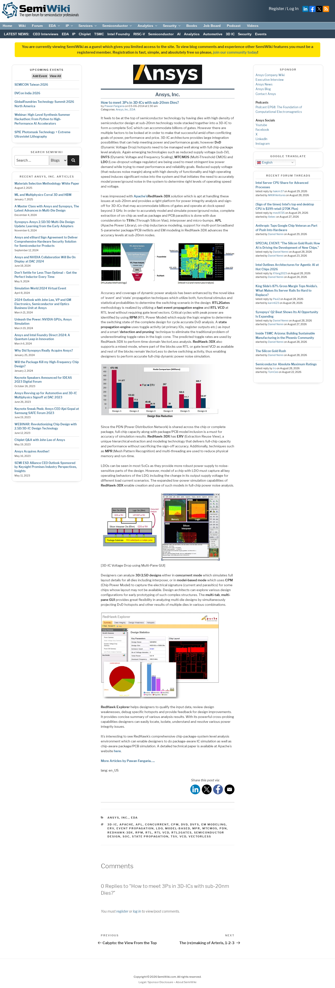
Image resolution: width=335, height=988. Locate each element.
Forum (37, 26)
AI (178, 34)
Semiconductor (115, 26)
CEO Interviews (45, 34)
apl (139, 824)
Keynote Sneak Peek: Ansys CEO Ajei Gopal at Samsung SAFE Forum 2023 (46, 411)
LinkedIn (261, 139)
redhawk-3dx (120, 832)
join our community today (235, 52)
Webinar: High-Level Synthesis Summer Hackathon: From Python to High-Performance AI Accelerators (42, 119)
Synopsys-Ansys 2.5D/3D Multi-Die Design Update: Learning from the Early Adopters (44, 224)
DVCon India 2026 (27, 93)
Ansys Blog (263, 89)
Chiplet (85, 34)
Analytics (145, 26)
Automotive (212, 34)
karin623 (273, 303)
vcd (183, 836)
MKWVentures (276, 195)
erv (110, 828)
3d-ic (112, 824)
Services (85, 26)
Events (261, 34)
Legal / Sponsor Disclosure (156, 982)
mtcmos (209, 828)
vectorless (200, 836)
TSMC (99, 34)
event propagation (135, 828)
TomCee (273, 372)
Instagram (263, 143)
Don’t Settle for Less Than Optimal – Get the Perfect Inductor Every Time (45, 275)
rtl (148, 832)
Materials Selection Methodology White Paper (46, 183)
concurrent (157, 824)
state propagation (150, 836)
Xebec (272, 216)
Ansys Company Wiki (270, 75)
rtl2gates (181, 832)
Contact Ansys (266, 94)
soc (126, 836)
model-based (177, 828)
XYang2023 (280, 273)
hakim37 (278, 191)
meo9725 (279, 212)
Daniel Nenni (275, 234)
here (117, 751)
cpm (175, 824)
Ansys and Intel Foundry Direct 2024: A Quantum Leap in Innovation (42, 337)
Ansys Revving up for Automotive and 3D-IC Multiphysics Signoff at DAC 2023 (45, 395)
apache (126, 824)
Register (276, 8)
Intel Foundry (118, 34)
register (122, 911)
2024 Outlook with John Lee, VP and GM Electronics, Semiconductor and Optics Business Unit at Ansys (42, 304)
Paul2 (276, 299)
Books (191, 26)
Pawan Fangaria (114, 106)
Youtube (261, 125)
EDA (52, 26)
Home (7, 26)
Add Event (40, 76)
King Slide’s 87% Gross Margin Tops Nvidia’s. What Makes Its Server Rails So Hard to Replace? (287, 290)
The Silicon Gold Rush (271, 351)
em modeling (213, 824)
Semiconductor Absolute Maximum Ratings (286, 364)
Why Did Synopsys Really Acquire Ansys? (43, 350)
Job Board (212, 26)
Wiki (22, 26)
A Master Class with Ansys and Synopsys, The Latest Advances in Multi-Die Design (46, 208)
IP (67, 26)
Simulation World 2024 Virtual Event (40, 288)
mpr (196, 828)
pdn (223, 828)
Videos (252, 26)
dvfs (194, 824)
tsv (174, 836)
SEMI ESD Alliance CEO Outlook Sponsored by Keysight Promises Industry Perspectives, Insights (45, 467)
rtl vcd (162, 832)
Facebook (262, 129)
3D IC (230, 34)
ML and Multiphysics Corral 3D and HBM (42, 195)
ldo (159, 828)
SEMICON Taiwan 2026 (31, 84)
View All (55, 76)
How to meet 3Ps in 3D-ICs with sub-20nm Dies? (140, 102)
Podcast (234, 26)
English (266, 162)
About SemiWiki (186, 982)
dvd (184, 824)
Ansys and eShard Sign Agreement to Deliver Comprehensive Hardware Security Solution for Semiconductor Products (46, 242)
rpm (139, 832)
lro (274, 368)
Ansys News (264, 84)
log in (137, 911)
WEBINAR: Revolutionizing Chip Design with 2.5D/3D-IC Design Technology (45, 426)
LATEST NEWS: (16, 34)
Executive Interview (270, 80)
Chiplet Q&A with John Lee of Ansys (39, 440)
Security (170, 26)
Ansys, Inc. (122, 109)
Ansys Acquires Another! (31, 451)
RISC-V (139, 34)
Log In (292, 8)
